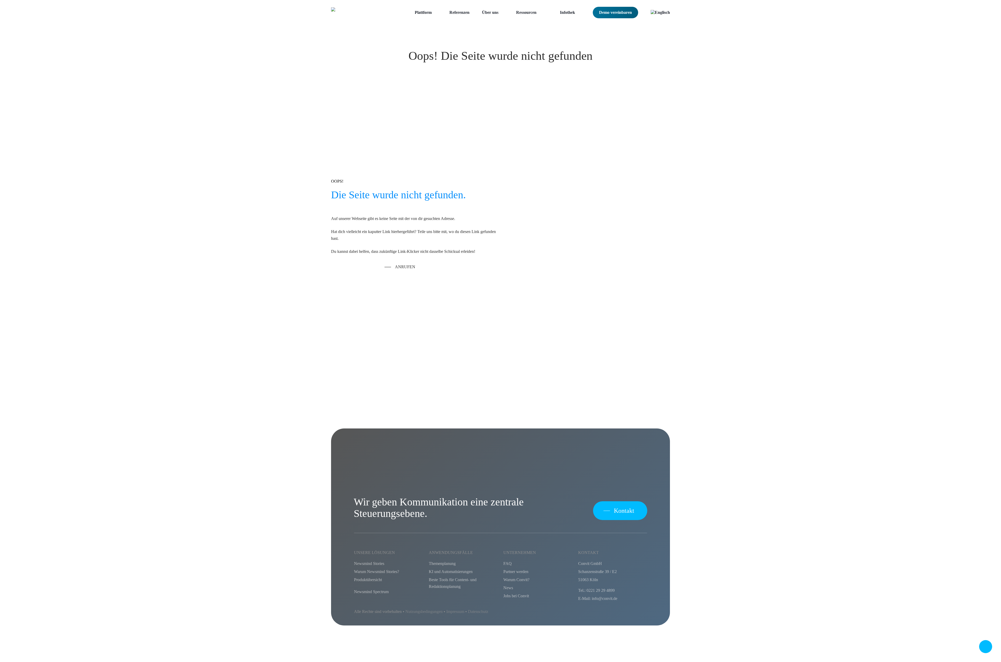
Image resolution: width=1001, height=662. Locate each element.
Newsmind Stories (369, 563)
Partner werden (515, 571)
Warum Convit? (516, 579)
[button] (399, 267)
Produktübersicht (368, 579)
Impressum (455, 611)
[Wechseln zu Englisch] (660, 12)
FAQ (507, 563)
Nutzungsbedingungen (424, 611)
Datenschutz (478, 611)
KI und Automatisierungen (451, 571)
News (508, 588)
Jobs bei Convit (516, 596)
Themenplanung (442, 563)
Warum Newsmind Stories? (376, 571)
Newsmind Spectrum (371, 591)
